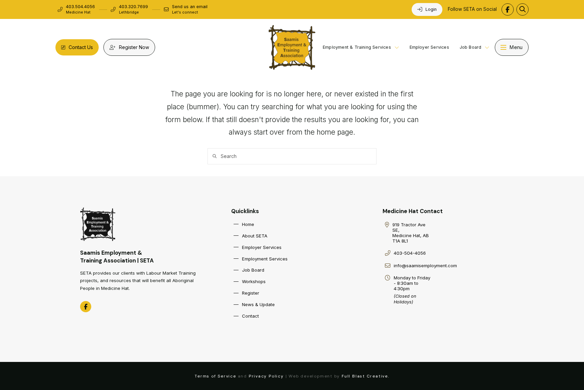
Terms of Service (215, 376)
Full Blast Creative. (365, 376)
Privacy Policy (266, 376)
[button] (522, 9)
